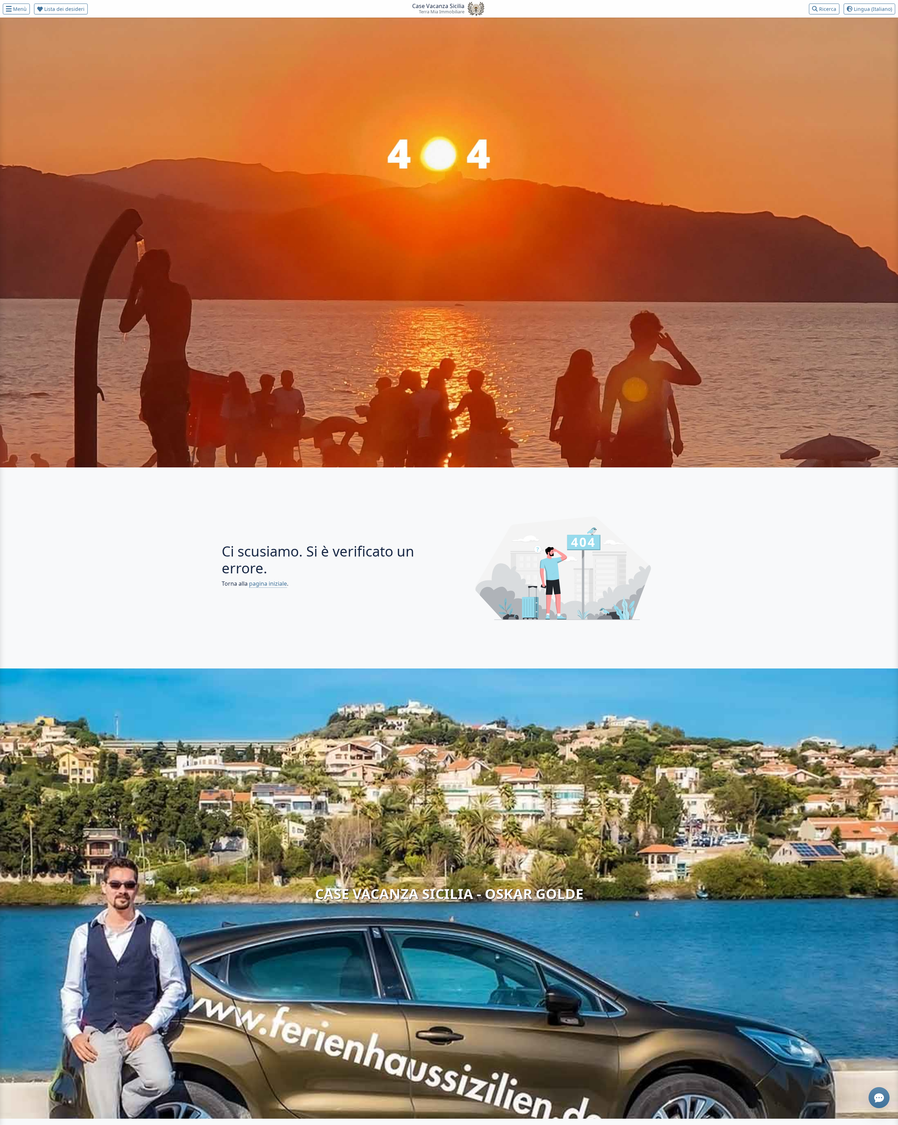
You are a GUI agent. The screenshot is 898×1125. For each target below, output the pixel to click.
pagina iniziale (268, 583)
